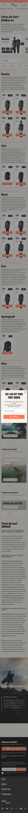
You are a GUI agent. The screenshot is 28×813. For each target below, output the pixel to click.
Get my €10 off (14, 417)
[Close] (25, 392)
